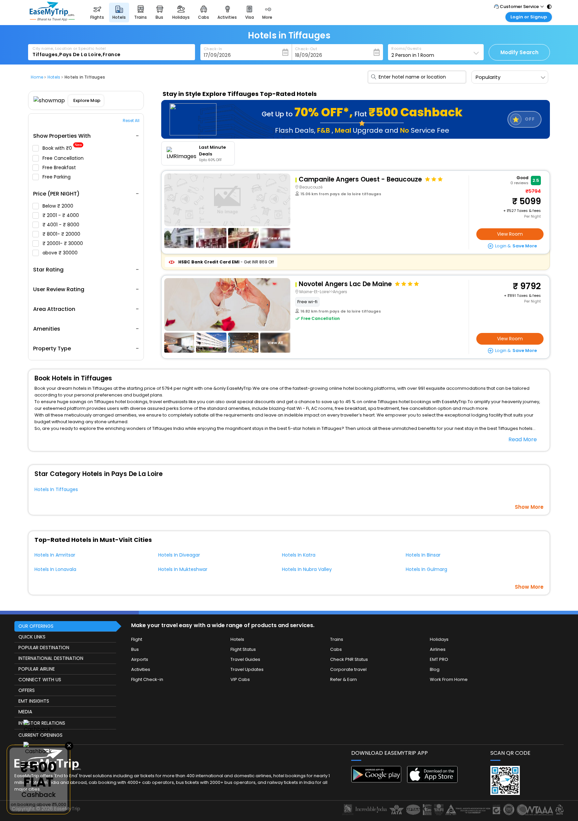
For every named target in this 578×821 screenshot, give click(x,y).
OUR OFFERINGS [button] (36, 626)
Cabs (336, 649)
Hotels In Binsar (423, 555)
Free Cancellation (63, 158)
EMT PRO (439, 659)
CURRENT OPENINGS (40, 735)
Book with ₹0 (62, 148)
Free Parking (57, 177)
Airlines (438, 649)
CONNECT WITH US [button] (39, 679)
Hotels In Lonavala (55, 569)
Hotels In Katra (298, 555)
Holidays (439, 639)
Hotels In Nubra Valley (307, 569)
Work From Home (449, 679)
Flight (136, 639)
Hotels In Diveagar (179, 555)
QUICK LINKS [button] (31, 636)
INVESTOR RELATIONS (41, 723)
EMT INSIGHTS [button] (33, 701)
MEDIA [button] (25, 711)
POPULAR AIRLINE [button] (36, 669)
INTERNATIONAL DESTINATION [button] (50, 658)
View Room (510, 234)
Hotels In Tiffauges (56, 489)
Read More (522, 439)
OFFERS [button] (26, 690)
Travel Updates (247, 669)
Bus (135, 649)
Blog (435, 669)
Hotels (237, 639)
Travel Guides (245, 659)
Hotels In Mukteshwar (182, 569)
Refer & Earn (343, 679)
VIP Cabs (240, 679)
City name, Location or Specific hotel (69, 48)
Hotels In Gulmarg (426, 569)
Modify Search (519, 52)
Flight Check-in (147, 679)
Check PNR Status (349, 659)
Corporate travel (348, 669)
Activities (140, 669)
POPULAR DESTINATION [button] (43, 647)
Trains (336, 639)
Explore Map (86, 100)
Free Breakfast (59, 167)
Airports (139, 659)
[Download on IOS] (432, 781)
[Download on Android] (376, 781)
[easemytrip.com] (52, 19)
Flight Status (243, 649)
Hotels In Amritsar (54, 555)
